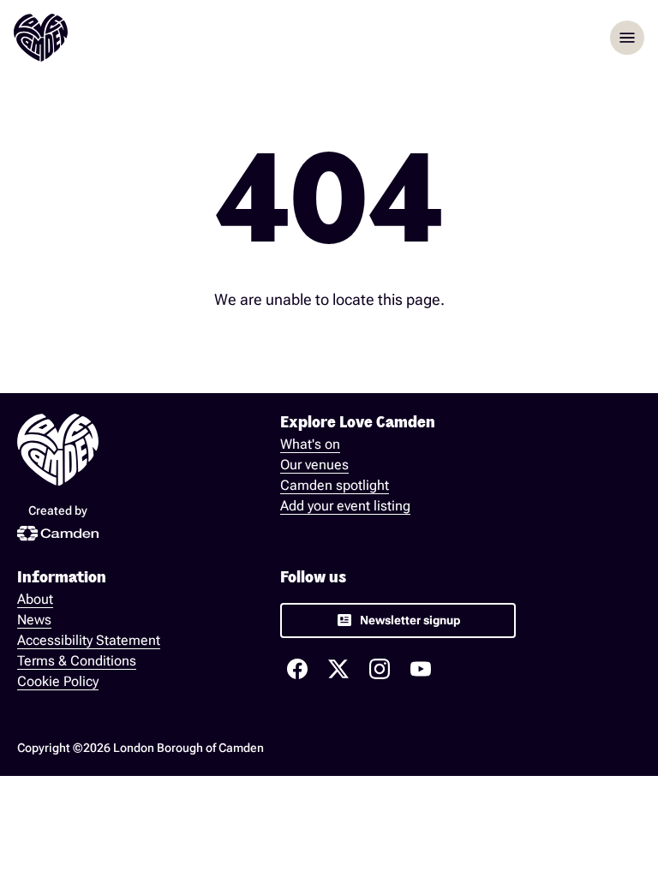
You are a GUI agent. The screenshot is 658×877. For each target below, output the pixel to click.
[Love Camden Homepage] (41, 38)
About (35, 599)
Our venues (314, 464)
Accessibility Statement (88, 640)
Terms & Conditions (76, 661)
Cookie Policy (58, 681)
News (34, 620)
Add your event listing (345, 506)
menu (627, 38)
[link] (398, 620)
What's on (310, 444)
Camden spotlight (334, 485)
